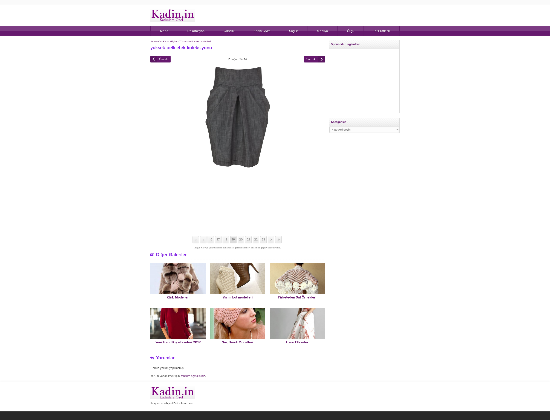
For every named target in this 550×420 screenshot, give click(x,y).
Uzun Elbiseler (297, 342)
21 (248, 239)
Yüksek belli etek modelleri (195, 41)
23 (263, 239)
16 (210, 239)
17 (218, 239)
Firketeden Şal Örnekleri (297, 297)
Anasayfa (155, 41)
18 (225, 239)
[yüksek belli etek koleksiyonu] (237, 165)
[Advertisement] (237, 202)
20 (241, 239)
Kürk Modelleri (178, 297)
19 (233, 239)
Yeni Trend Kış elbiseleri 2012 (178, 342)
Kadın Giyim (170, 41)
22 (256, 239)
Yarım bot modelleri (238, 297)
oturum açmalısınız (193, 376)
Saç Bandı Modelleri (237, 342)
